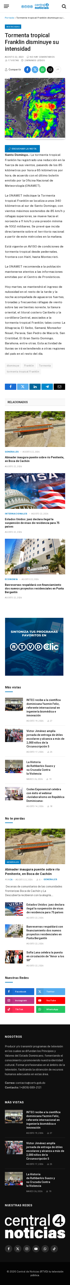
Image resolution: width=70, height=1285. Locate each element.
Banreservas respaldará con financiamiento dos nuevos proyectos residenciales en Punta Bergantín (34, 588)
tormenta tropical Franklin (23, 371)
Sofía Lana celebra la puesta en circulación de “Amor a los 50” (45, 956)
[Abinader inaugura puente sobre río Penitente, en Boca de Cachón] (35, 429)
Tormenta (45, 365)
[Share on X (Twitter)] (35, 69)
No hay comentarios (42, 57)
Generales (13, 862)
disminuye (13, 365)
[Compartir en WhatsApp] (42, 69)
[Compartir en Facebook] (27, 69)
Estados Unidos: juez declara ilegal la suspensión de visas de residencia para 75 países (32, 523)
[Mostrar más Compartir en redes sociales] (57, 69)
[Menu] (6, 6)
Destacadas (13, 26)
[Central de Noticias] (35, 6)
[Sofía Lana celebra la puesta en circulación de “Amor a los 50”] (14, 956)
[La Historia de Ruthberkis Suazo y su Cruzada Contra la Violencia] (14, 766)
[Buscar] (63, 6)
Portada (9, 17)
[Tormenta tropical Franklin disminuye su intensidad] (35, 136)
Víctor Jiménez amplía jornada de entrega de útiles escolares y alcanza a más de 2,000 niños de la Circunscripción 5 (45, 738)
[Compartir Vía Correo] (50, 69)
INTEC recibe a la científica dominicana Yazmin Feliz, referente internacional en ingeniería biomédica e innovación (43, 707)
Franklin (29, 365)
